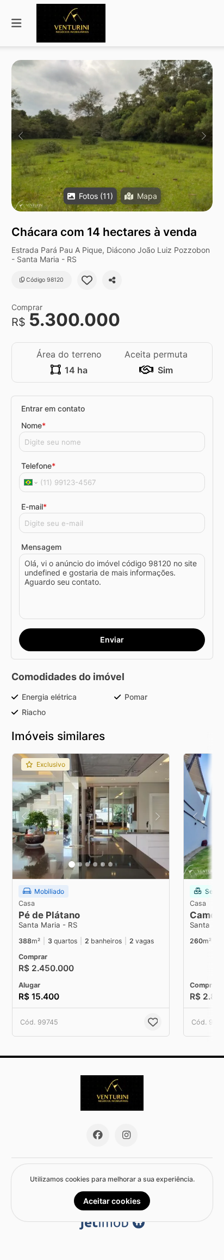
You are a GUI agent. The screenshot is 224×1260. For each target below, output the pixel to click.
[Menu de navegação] (16, 23)
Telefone (38, 465)
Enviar (112, 639)
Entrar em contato (53, 408)
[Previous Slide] (20, 135)
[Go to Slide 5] (103, 864)
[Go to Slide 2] (80, 864)
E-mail (34, 506)
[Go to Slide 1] (72, 864)
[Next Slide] (204, 135)
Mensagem (41, 547)
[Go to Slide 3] (87, 864)
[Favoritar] (87, 280)
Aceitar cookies (112, 1201)
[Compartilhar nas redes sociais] (112, 280)
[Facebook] (97, 1135)
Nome (33, 425)
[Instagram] (126, 1135)
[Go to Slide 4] (95, 864)
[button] (112, 135)
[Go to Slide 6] (110, 864)
